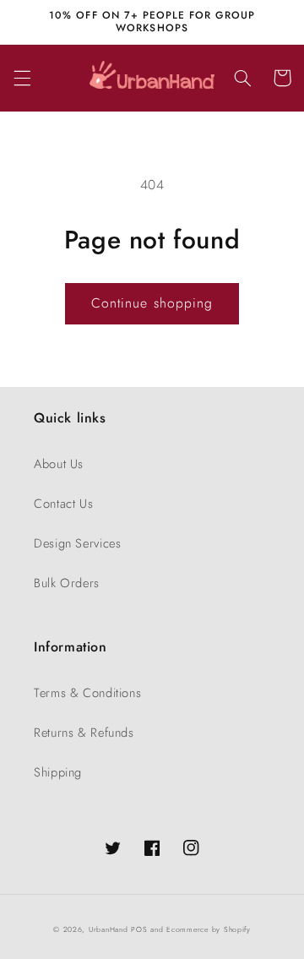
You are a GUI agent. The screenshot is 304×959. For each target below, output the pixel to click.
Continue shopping (152, 303)
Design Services (77, 543)
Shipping (58, 772)
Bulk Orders (67, 583)
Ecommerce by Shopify (208, 929)
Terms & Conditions (87, 693)
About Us (59, 464)
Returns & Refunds (84, 732)
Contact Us (63, 503)
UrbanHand (108, 929)
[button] (22, 77)
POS (139, 929)
